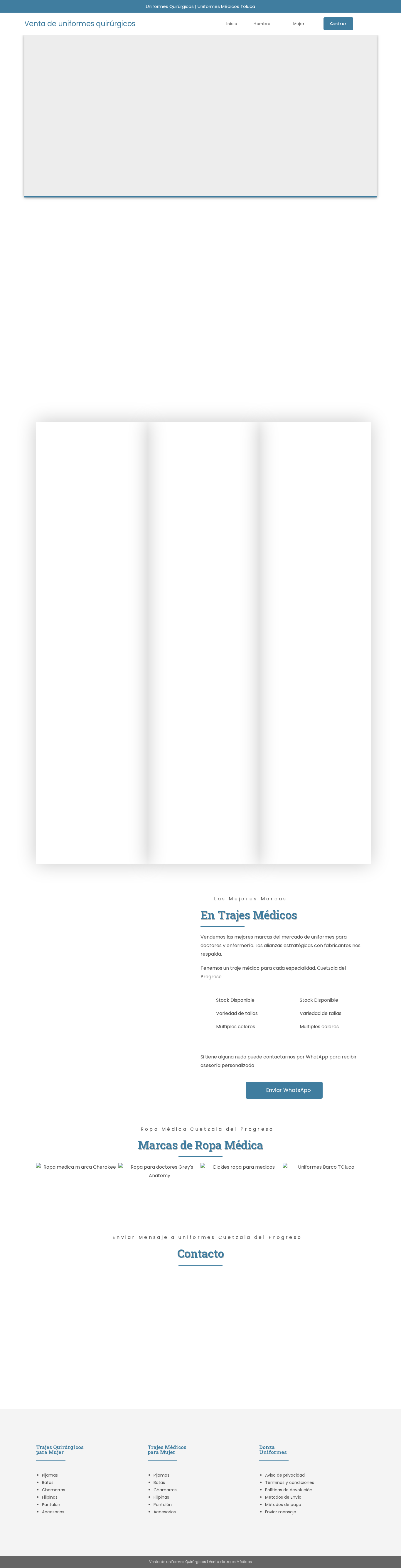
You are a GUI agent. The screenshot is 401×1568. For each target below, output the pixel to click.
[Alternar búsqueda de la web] (375, 24)
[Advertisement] (200, 256)
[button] (42, 1171)
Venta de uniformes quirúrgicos (79, 24)
